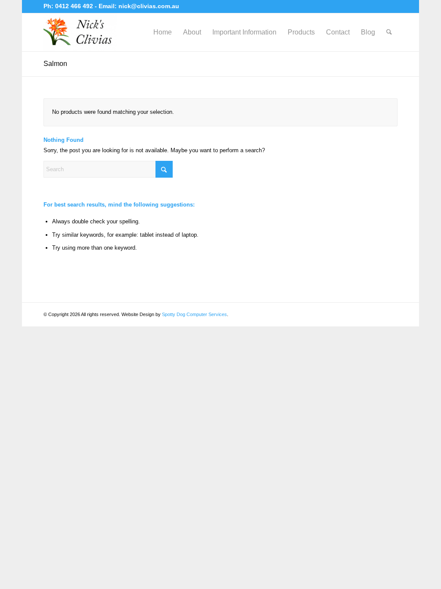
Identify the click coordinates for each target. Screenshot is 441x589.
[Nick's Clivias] (80, 32)
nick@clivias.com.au (148, 6)
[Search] (389, 32)
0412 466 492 (75, 6)
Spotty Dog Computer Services (194, 314)
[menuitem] (162, 32)
